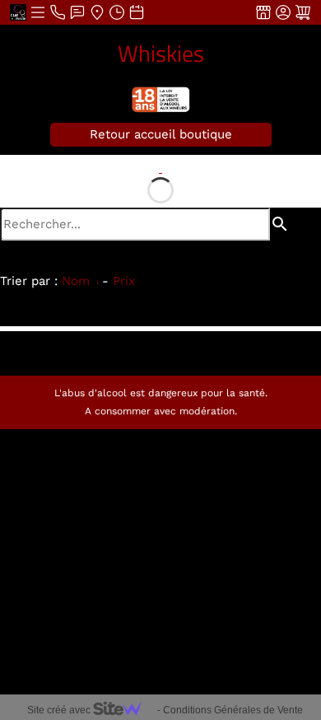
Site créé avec (60, 710)
